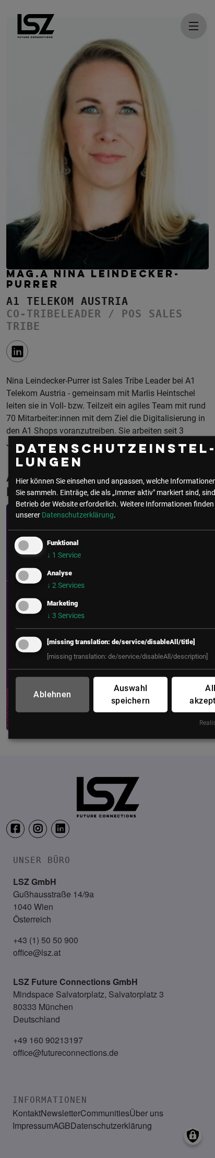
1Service (64, 555)
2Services (66, 585)
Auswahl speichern (130, 694)
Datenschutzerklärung (78, 515)
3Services (66, 615)
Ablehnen (52, 694)
